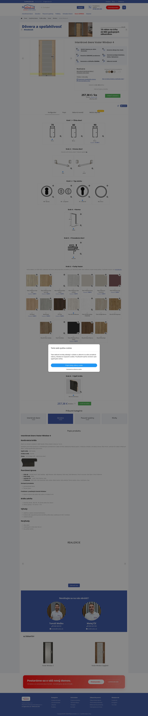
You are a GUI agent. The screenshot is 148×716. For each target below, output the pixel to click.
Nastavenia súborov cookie (74, 369)
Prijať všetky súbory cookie (74, 365)
